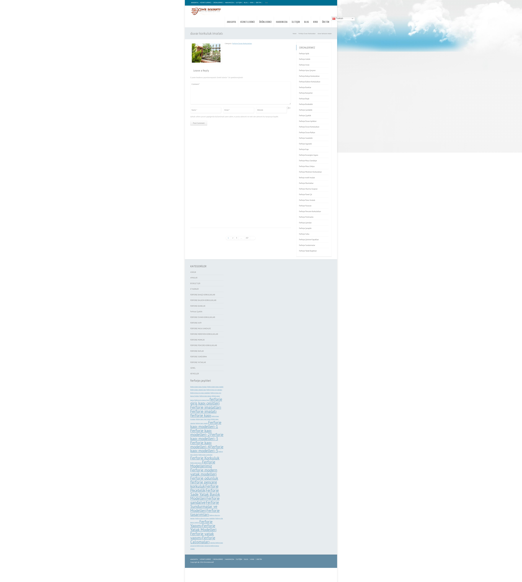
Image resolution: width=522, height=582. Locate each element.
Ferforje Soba (304, 234)
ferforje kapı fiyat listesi (203, 419)
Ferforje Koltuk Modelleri (240, 159)
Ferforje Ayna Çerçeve (307, 70)
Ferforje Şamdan (305, 223)
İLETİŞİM (239, 3)
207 (247, 238)
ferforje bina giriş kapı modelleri (200, 393)
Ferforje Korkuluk (204, 457)
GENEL (192, 368)
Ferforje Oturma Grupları (308, 189)
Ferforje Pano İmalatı (307, 200)
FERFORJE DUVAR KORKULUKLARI (202, 317)
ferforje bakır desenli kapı (198, 390)
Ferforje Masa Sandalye (308, 160)
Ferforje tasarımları (205, 512)
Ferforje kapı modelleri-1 (205, 424)
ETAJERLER (194, 289)
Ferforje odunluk (204, 478)
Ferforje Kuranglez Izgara (308, 155)
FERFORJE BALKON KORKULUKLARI (203, 300)
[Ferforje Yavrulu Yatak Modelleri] (206, 188)
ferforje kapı (200, 415)
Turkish (339, 18)
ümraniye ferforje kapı (197, 546)
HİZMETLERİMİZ (205, 3)
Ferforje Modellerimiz (202, 464)
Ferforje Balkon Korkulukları (309, 82)
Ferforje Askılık (304, 59)
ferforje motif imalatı (307, 177)
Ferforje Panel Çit (305, 194)
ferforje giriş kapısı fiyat (201, 400)
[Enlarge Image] (206, 43)
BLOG (246, 3)
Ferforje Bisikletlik (306, 104)
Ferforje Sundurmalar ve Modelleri (204, 506)
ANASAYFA (194, 3)
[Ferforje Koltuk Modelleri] (240, 144)
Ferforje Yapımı (201, 523)
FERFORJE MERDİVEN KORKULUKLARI (204, 334)
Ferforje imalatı (203, 411)
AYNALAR (193, 278)
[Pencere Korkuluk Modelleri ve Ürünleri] (206, 11)
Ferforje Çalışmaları (202, 539)
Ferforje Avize (304, 65)
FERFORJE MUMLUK (197, 340)
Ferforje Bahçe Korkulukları (309, 76)
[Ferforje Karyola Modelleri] (275, 143)
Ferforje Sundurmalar (307, 245)
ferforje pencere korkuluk (203, 484)
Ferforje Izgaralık (305, 144)
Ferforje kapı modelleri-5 (206, 448)
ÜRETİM (258, 3)
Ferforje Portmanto (306, 217)
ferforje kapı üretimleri (205, 455)
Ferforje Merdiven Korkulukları (310, 172)
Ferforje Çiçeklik (305, 115)
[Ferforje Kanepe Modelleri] (206, 147)
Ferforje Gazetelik (306, 138)
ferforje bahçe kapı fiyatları (198, 387)
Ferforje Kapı (304, 149)
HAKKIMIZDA (229, 3)
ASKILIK (193, 272)
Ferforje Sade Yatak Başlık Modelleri (205, 494)
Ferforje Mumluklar (306, 183)
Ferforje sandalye (205, 500)
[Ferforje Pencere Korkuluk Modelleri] (240, 188)
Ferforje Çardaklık (305, 110)
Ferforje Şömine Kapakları (309, 239)
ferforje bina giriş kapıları (214, 390)
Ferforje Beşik (304, 99)
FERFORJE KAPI (195, 323)
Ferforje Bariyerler (306, 93)
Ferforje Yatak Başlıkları (308, 251)
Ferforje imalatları (205, 407)
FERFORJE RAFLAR (197, 351)
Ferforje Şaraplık (305, 228)
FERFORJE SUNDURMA (198, 357)
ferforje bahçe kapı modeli (215, 387)
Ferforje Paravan (305, 206)
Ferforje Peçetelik (204, 488)
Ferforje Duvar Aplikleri (307, 121)
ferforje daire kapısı (206, 396)
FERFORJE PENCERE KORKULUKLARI (203, 345)
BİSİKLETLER (195, 283)
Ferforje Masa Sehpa (307, 166)
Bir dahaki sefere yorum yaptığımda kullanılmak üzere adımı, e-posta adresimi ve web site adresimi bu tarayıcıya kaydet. (240, 112)
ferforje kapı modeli (202, 423)
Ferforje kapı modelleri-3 (206, 436)
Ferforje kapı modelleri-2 (201, 432)
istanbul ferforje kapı (216, 543)
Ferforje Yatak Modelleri (203, 527)
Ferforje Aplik (304, 53)
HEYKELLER (194, 374)
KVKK (252, 3)
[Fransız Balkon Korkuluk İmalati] (275, 193)
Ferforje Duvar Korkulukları (242, 43)
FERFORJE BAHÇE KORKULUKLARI (202, 295)
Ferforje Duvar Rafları (307, 132)
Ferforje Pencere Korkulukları (310, 211)
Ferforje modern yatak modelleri (203, 472)
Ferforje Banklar (305, 87)
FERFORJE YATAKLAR (198, 362)
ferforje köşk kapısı (196, 463)
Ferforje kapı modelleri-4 (201, 444)
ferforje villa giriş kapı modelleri (205, 518)
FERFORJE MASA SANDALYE (200, 328)
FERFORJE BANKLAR (197, 306)
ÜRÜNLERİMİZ (218, 3)
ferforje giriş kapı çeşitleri (206, 401)
